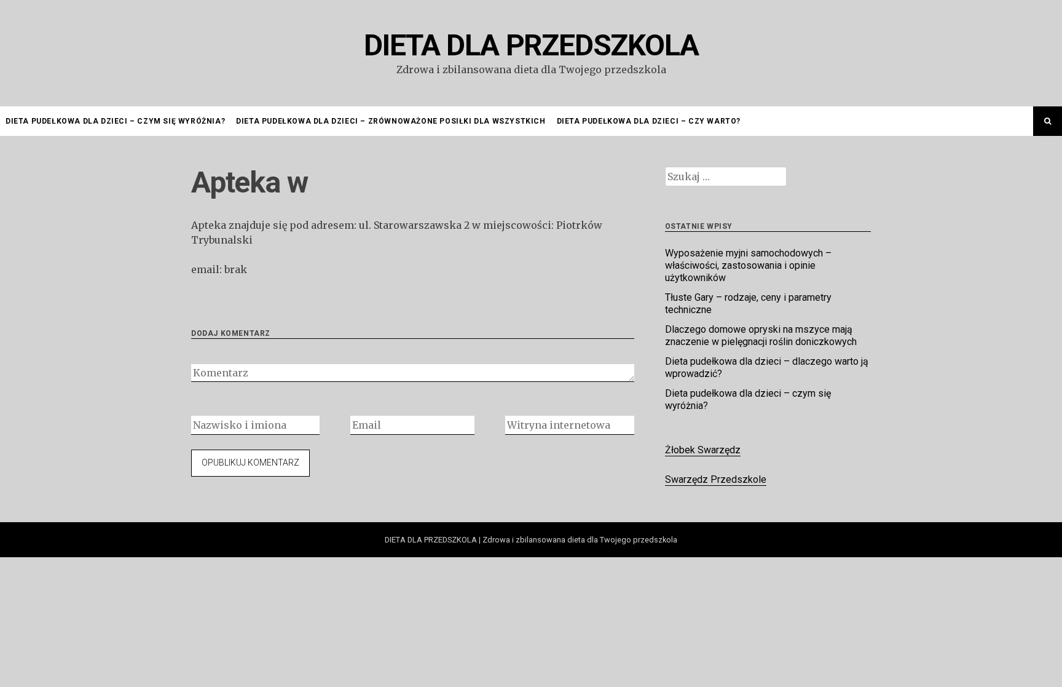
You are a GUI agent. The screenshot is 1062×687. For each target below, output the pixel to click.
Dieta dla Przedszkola (531, 45)
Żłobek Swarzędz (703, 450)
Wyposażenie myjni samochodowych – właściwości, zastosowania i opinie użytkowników (748, 265)
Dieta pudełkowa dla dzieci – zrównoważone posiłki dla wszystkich (390, 121)
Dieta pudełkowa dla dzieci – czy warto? (649, 121)
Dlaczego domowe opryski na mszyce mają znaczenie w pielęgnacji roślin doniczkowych (761, 335)
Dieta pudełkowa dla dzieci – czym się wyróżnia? (115, 121)
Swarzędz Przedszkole (715, 479)
